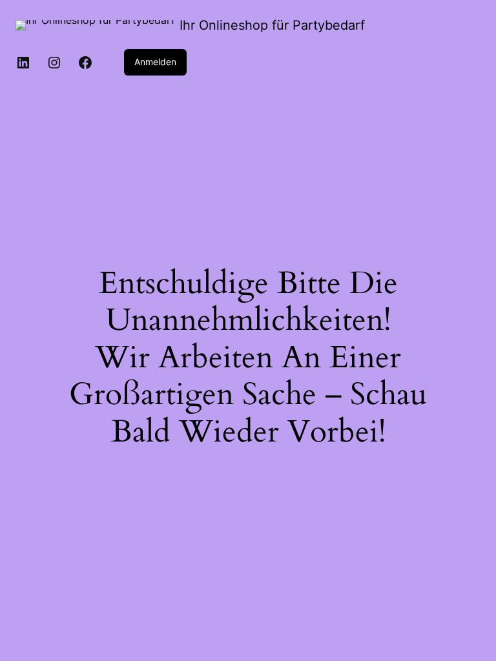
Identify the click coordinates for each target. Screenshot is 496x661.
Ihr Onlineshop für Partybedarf (272, 25)
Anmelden (155, 61)
